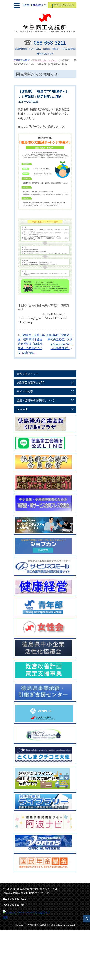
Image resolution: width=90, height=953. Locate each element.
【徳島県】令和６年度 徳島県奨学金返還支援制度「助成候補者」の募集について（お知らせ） (31, 344)
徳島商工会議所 (45, 28)
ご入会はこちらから (64, 5)
